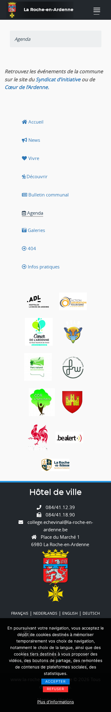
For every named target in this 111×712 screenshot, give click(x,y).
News (33, 140)
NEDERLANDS (45, 613)
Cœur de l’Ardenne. (27, 87)
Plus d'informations (55, 701)
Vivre (33, 158)
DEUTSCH (91, 613)
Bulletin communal (48, 195)
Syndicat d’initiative (58, 79)
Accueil (35, 122)
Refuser (55, 689)
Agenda (34, 213)
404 (31, 248)
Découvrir (36, 176)
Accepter (55, 681)
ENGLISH (70, 613)
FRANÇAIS (19, 613)
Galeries (36, 230)
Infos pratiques (43, 266)
